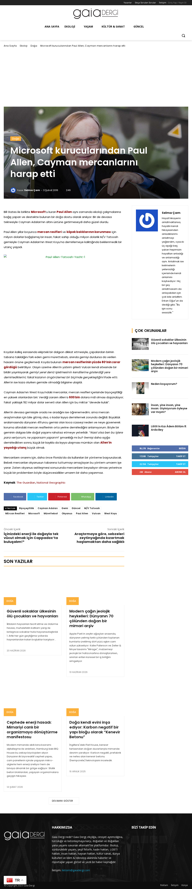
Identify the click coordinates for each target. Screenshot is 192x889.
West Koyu (110, 513)
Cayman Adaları (48, 508)
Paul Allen (82, 513)
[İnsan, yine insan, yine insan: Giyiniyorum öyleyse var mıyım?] (140, 409)
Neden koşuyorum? (164, 384)
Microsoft (34, 513)
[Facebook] (6, 3)
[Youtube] (22, 3)
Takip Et (181, 456)
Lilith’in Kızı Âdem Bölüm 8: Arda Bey (169, 428)
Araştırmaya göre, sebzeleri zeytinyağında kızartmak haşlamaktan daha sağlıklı (99, 537)
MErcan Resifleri (15, 513)
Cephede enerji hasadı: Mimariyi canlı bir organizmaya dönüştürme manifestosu (32, 730)
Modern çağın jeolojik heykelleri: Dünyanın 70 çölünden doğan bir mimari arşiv (91, 618)
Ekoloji (24, 45)
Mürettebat (51, 513)
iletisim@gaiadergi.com (76, 870)
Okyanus (67, 513)
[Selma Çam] (13, 190)
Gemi (65, 508)
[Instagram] (11, 3)
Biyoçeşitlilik (26, 508)
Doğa (34, 45)
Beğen (182, 448)
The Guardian (25, 483)
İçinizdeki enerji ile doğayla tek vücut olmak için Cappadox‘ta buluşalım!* (31, 537)
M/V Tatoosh (92, 508)
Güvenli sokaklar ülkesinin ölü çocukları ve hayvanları (32, 614)
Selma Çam (32, 190)
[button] (183, 35)
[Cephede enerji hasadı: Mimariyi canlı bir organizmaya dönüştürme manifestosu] (33, 699)
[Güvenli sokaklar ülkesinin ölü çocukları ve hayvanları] (33, 587)
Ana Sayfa (10, 45)
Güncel (76, 508)
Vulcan (96, 513)
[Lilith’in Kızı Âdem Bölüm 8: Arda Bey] (140, 430)
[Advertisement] (96, 77)
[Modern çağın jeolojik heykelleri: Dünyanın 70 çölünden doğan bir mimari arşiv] (95, 587)
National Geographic (51, 483)
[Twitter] (17, 3)
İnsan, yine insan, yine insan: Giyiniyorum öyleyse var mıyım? (169, 408)
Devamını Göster (62, 800)
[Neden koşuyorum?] (140, 388)
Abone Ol (180, 472)
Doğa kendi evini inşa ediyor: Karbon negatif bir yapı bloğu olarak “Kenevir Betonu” (94, 730)
